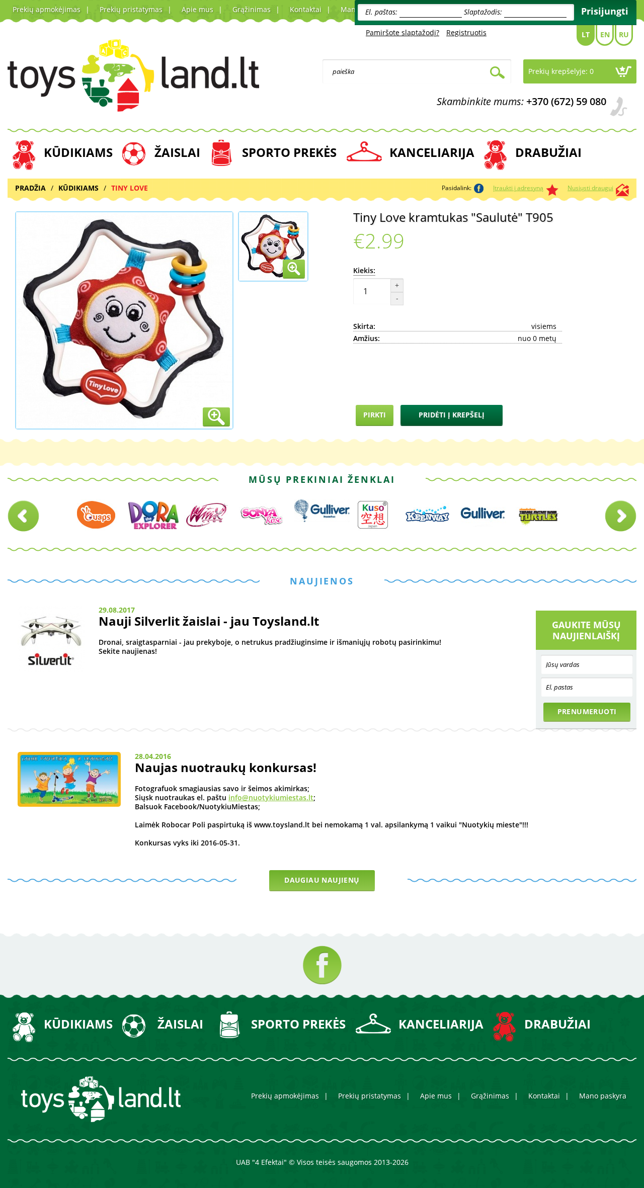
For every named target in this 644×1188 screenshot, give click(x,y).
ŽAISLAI (177, 152)
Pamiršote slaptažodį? (402, 32)
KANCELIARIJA (431, 152)
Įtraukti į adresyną (518, 188)
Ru (624, 34)
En (605, 34)
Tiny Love (129, 188)
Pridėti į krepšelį (452, 414)
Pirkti (374, 414)
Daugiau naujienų (321, 880)
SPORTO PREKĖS (289, 152)
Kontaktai (305, 9)
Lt (586, 34)
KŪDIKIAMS (78, 152)
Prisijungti (604, 11)
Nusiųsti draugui (590, 188)
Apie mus (197, 9)
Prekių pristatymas (131, 9)
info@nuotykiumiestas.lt (270, 797)
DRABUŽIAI (548, 152)
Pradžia (30, 188)
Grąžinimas (251, 9)
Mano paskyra (602, 1095)
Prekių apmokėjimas (46, 9)
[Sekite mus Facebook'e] (322, 965)
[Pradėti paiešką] (497, 73)
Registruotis (466, 32)
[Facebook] (479, 188)
